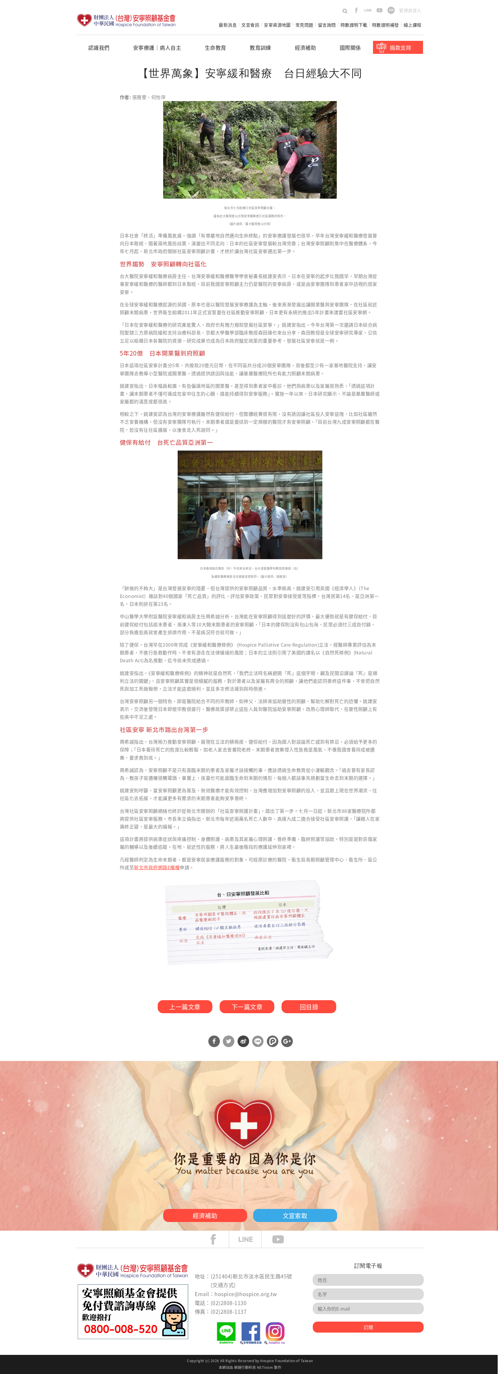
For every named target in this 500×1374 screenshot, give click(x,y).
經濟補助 (305, 47)
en (391, 10)
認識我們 (99, 47)
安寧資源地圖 (277, 25)
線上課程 (413, 25)
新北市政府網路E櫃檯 (157, 867)
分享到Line (258, 1041)
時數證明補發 (385, 25)
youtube (379, 10)
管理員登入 (410, 10)
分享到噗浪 (272, 1041)
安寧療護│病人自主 (157, 47)
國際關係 (350, 47)
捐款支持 (400, 47)
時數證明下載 (354, 25)
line (368, 10)
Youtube (282, 1239)
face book (217, 1239)
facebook (356, 10)
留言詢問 (327, 25)
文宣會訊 (250, 25)
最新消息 (228, 25)
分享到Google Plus (287, 1041)
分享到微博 (243, 1041)
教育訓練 (260, 47)
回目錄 (309, 1006)
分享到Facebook (214, 1041)
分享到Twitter (228, 1041)
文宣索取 (295, 1215)
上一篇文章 (184, 1006)
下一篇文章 (246, 1006)
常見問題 (304, 25)
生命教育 (215, 47)
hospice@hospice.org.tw (245, 1294)
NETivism (265, 1367)
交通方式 (223, 1285)
